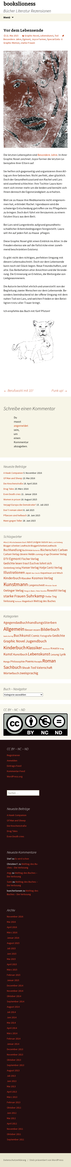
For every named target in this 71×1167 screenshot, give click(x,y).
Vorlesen (18, 601)
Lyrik (63, 654)
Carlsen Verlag (11, 554)
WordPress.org (15, 776)
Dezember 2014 (15, 985)
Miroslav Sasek (51, 585)
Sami (9, 881)
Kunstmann (15, 584)
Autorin (44, 542)
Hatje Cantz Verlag (50, 567)
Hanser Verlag (30, 567)
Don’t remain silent (13, 510)
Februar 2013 (13, 1102)
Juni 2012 (11, 1112)
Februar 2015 (13, 974)
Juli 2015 (11, 948)
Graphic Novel (32, 35)
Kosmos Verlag (42, 578)
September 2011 (15, 1139)
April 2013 (12, 1091)
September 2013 (15, 1065)
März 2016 (12, 932)
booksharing (8, 636)
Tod (56, 35)
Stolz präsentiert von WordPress (46, 1160)
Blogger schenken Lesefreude (16, 545)
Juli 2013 (11, 1075)
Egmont (27, 39)
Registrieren (13, 755)
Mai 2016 (11, 921)
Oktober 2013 (14, 1059)
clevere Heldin (27, 554)
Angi (9, 872)
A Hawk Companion (13, 472)
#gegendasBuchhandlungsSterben (30, 622)
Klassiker (26, 578)
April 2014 (12, 1028)
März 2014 (12, 1033)
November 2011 (15, 1128)
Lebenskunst (46, 35)
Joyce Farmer (39, 39)
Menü (6, 17)
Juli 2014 (11, 1012)
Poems (29, 661)
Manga (6, 661)
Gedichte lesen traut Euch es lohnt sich (27, 563)
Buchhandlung (12, 550)
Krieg (62, 649)
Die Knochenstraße (13, 483)
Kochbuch (46, 649)
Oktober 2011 (14, 1134)
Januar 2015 (13, 980)
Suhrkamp (35, 596)
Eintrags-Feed (14, 765)
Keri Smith (36, 573)
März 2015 (12, 969)
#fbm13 (6, 542)
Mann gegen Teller (12, 520)
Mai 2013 (11, 1086)
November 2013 (15, 1054)
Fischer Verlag (30, 559)
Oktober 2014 (14, 996)
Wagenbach (27, 601)
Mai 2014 (11, 1022)
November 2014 (15, 990)
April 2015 (12, 964)
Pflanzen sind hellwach (15, 515)
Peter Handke (41, 591)
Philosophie (17, 661)
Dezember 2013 (15, 1049)
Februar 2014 (13, 1038)
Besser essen (32, 629)
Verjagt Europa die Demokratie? (19, 504)
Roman (49, 661)
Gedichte (58, 635)
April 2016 (12, 927)
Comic (35, 636)
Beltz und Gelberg (56, 542)
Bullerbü (36, 550)
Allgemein (13, 629)
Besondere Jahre (47, 154)
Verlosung (8, 601)
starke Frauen (28, 42)
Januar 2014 (13, 1043)
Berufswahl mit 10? (18, 390)
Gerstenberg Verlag (12, 567)
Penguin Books (30, 591)
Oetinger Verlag (13, 590)
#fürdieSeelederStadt (18, 542)
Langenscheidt (36, 585)
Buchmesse (27, 550)
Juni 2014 (11, 1017)
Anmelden (12, 760)
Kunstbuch (20, 654)
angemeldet (21, 425)
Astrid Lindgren (34, 542)
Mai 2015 (11, 959)
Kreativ (54, 648)
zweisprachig (28, 673)
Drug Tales (8, 488)
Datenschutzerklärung (14, 1160)
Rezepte (38, 661)
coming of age (42, 554)
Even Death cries (12, 494)
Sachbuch (12, 667)
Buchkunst (22, 635)
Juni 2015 (11, 953)
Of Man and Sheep (12, 478)
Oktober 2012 (14, 1107)
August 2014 (13, 1006)
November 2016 (15, 916)
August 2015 (13, 943)
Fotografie (46, 635)
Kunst (8, 654)
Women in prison (12, 499)
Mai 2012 (11, 1118)
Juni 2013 (11, 1081)
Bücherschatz (48, 550)
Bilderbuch (50, 629)
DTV (6, 559)
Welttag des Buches (45, 601)
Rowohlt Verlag (56, 590)
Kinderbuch (12, 578)
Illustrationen (14, 572)
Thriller (48, 596)
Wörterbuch (11, 673)
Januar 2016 (13, 937)
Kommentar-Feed (16, 771)
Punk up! (60, 390)
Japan (28, 573)
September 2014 (15, 1001)
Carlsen (63, 550)
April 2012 (12, 1123)
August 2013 (13, 1070)
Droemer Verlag (58, 554)
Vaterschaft (44, 668)
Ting (54, 596)
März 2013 (12, 1097)
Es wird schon (22, 858)
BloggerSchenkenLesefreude (44, 545)
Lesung (55, 654)
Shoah (26, 668)
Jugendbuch (36, 641)
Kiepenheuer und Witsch (51, 573)
